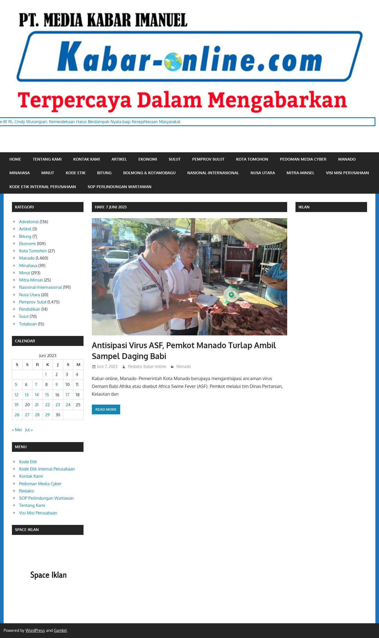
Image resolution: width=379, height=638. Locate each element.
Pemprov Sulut (208, 159)
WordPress (35, 630)
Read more (106, 409)
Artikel (119, 159)
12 (16, 394)
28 (37, 414)
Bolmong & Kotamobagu (149, 172)
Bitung (104, 172)
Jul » (29, 429)
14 (37, 394)
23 (57, 404)
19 (17, 404)
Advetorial (29, 221)
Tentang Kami (47, 159)
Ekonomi (147, 159)
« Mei (17, 429)
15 (47, 394)
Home (15, 159)
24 (68, 404)
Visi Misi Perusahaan (347, 172)
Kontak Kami (86, 159)
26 (17, 414)
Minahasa (19, 172)
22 (47, 404)
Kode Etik (75, 172)
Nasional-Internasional (213, 172)
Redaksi (26, 491)
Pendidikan (29, 309)
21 (37, 404)
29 (47, 414)
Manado (347, 159)
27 (27, 414)
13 (27, 394)
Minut (47, 172)
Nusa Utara (263, 172)
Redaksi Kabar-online (147, 366)
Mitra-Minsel (300, 172)
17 (67, 394)
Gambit (60, 630)
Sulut (175, 159)
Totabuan (28, 324)
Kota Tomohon (252, 159)
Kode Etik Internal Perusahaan (42, 186)
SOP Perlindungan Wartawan (119, 186)
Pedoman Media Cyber (303, 159)
